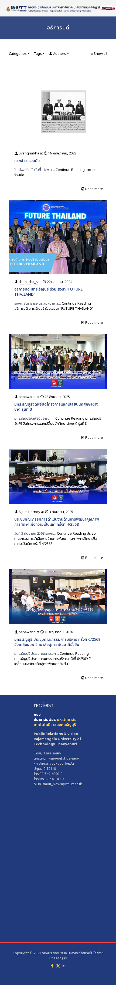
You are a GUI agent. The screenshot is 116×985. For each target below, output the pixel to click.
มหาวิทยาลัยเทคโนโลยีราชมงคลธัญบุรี (55, 722)
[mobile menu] (108, 8)
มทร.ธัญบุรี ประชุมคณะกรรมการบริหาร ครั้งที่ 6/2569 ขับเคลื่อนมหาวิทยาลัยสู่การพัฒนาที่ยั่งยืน (57, 642)
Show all (100, 53)
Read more (94, 189)
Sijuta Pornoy (29, 512)
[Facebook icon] (52, 966)
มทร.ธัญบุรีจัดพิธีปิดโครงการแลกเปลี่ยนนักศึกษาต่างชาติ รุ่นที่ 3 (56, 407)
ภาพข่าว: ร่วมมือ (27, 161)
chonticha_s (28, 282)
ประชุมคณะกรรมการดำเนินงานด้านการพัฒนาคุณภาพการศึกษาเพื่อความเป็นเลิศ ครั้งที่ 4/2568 (56, 522)
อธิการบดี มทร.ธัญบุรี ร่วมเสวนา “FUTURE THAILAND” (48, 291)
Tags (38, 53)
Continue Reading (55, 172)
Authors (59, 53)
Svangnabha (29, 153)
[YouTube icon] (64, 966)
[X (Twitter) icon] (58, 966)
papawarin (27, 397)
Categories (18, 53)
